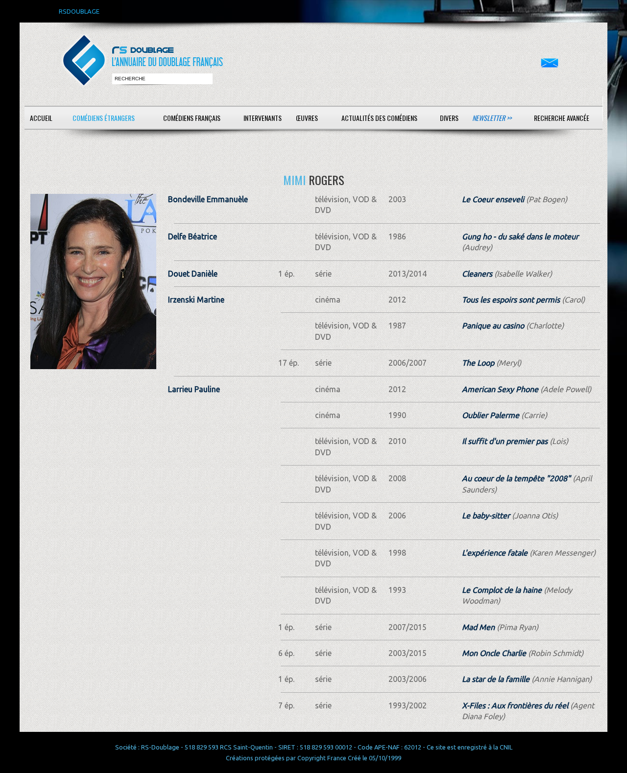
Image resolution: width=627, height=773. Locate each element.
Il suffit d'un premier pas (505, 441)
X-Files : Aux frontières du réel (515, 705)
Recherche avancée (561, 118)
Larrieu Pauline (194, 389)
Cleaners (477, 273)
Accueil (41, 118)
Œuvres (307, 118)
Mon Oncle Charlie (494, 653)
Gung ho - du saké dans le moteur (520, 236)
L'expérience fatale (495, 552)
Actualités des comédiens (379, 118)
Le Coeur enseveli (493, 199)
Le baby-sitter (486, 515)
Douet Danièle (192, 273)
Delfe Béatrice (192, 236)
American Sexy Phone (500, 389)
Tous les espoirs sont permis (511, 299)
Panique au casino (493, 325)
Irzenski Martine (196, 299)
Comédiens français (191, 118)
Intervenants (262, 118)
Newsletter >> (491, 118)
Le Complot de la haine (502, 590)
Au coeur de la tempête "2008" (516, 478)
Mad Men (478, 627)
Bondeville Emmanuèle (208, 199)
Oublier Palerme (490, 415)
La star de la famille (496, 679)
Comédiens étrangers (103, 118)
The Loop (478, 362)
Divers (449, 118)
